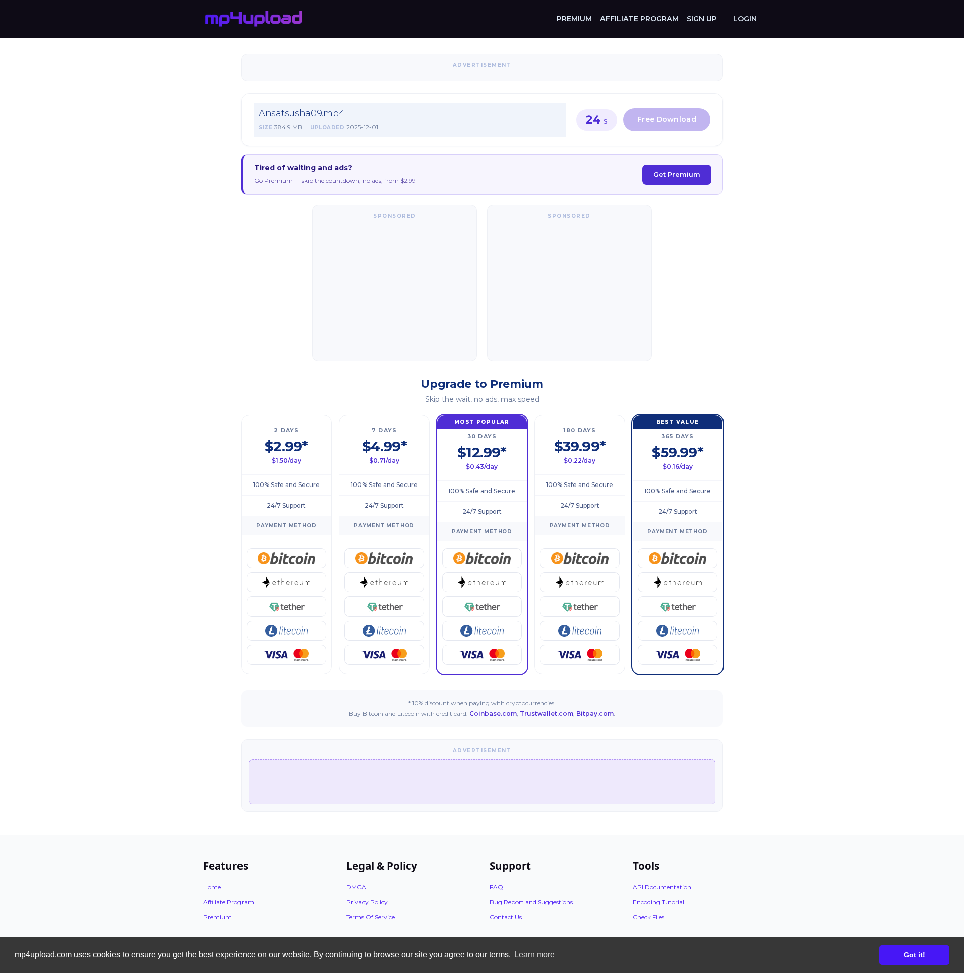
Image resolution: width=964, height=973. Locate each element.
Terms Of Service (370, 917)
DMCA (356, 887)
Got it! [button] (914, 955)
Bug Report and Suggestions (531, 902)
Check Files (648, 917)
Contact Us (506, 917)
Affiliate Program (639, 18)
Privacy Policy (367, 902)
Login (745, 18)
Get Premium (676, 174)
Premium (574, 18)
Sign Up (702, 18)
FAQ (496, 887)
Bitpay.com (595, 713)
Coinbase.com (493, 713)
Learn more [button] (534, 954)
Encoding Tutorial (658, 902)
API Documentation (662, 887)
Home (212, 887)
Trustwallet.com (546, 713)
